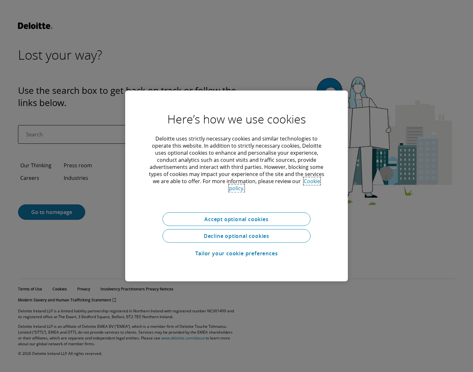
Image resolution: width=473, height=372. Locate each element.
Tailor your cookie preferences (236, 253)
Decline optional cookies (236, 236)
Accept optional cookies (236, 219)
